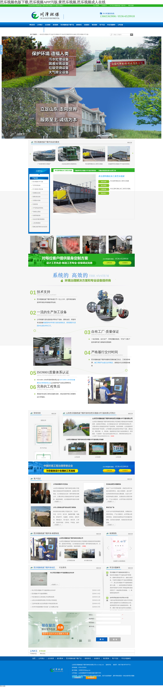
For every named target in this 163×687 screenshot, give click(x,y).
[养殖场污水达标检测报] (119, 548)
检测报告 (113, 533)
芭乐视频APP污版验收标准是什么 (120, 572)
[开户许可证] (43, 425)
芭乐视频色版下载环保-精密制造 (46, 533)
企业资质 (47, 25)
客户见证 (102, 25)
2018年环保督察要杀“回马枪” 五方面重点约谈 (45, 607)
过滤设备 (35, 204)
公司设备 (120, 25)
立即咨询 (109, 263)
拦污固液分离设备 (37, 189)
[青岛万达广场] (93, 516)
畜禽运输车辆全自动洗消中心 (39, 227)
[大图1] (81, 62)
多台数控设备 (71, 560)
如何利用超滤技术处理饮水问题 (119, 597)
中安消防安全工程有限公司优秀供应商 (43, 597)
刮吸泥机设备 (36, 196)
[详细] (112, 436)
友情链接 (42, 651)
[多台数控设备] (71, 553)
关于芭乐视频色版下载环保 (118, 5)
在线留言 (104, 5)
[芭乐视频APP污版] (81, 260)
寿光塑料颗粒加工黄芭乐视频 (69, 164)
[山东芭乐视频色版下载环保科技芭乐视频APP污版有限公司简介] (76, 426)
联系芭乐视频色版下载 (36, 30)
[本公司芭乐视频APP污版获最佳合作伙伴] (39, 579)
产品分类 (35, 178)
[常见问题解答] (130, 568)
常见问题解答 (111, 25)
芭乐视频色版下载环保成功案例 (46, 142)
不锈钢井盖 (33, 653)
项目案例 (94, 25)
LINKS (33, 651)
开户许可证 (43, 438)
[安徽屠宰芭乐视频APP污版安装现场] (94, 154)
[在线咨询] (77, 679)
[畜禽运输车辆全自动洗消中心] (42, 245)
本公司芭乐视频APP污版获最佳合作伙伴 (62, 572)
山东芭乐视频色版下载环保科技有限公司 (71, 538)
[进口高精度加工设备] (88, 553)
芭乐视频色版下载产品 (67, 25)
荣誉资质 (37, 413)
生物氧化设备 (36, 193)
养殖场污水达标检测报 (119, 561)
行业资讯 (62, 567)
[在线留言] (91, 679)
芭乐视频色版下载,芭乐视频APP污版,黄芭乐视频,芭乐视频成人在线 (52, 2)
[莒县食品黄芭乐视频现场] (44, 154)
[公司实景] (77, 448)
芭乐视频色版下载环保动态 (44, 567)
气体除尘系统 (36, 211)
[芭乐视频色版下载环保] (56, 670)
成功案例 (55, 25)
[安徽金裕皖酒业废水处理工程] (118, 154)
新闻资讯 (79, 25)
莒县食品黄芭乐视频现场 (44, 164)
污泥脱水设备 (36, 200)
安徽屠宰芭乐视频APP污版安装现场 (94, 164)
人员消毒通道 (36, 223)
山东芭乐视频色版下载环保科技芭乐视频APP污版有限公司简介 (91, 413)
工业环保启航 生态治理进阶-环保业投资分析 (45, 603)
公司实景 (77, 457)
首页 (33, 658)
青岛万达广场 (110, 507)
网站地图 (131, 5)
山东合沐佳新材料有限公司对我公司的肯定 (44, 600)
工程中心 (39, 171)
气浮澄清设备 (36, 185)
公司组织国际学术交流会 (60, 484)
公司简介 (40, 25)
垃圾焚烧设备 (36, 215)
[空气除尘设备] (81, 468)
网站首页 (32, 25)
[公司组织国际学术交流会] (40, 493)
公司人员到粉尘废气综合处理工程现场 (64, 507)
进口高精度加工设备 (88, 560)
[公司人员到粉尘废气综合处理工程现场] (40, 516)
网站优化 (42, 653)
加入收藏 (96, 5)
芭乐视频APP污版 (37, 181)
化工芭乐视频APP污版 (85, 675)
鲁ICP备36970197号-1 (124, 664)
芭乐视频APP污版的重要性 (39, 593)
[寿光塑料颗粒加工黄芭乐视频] (69, 154)
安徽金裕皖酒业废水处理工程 (118, 164)
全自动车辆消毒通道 (38, 219)
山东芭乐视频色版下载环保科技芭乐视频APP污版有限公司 (112, 418)
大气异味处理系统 (37, 208)
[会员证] (43, 452)
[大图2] (81, 113)
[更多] (129, 142)
